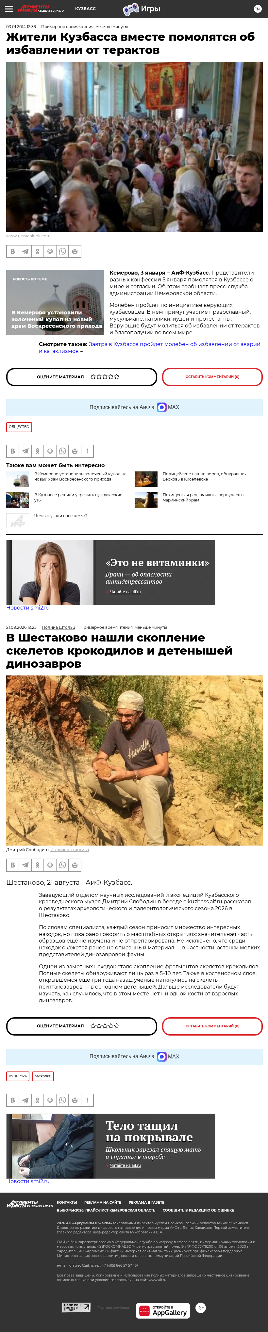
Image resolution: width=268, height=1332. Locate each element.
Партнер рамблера (113, 1307)
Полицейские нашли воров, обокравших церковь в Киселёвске (204, 476)
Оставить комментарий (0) (213, 377)
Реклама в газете (146, 1202)
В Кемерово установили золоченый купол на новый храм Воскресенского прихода (80, 476)
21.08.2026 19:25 (21, 627)
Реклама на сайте (102, 1202)
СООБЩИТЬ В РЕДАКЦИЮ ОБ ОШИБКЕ (198, 1210)
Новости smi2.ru (28, 608)
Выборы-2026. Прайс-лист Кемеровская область (106, 1210)
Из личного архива (69, 849)
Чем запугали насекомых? (61, 515)
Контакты (67, 1202)
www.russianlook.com (28, 235)
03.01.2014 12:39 (21, 26)
